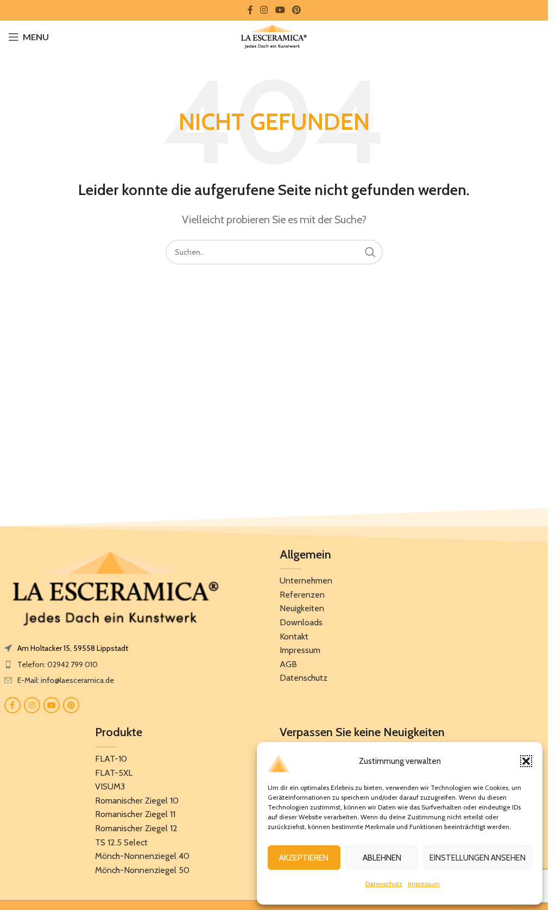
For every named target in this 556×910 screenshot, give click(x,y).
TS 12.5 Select (121, 842)
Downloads (301, 622)
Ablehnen (382, 858)
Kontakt (294, 636)
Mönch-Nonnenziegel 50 (142, 870)
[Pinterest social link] (296, 10)
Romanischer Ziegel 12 (136, 828)
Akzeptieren (303, 858)
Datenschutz (383, 884)
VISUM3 (110, 786)
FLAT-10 (111, 759)
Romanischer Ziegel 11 (135, 814)
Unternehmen (306, 580)
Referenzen (302, 594)
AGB (288, 664)
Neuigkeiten (302, 608)
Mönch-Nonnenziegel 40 (142, 856)
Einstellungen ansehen (477, 858)
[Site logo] (273, 36)
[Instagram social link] (264, 10)
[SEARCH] (370, 252)
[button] (526, 761)
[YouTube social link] (279, 10)
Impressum (424, 884)
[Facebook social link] (250, 10)
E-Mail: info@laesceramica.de (65, 680)
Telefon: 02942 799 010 (57, 664)
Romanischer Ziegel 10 (137, 800)
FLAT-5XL (113, 773)
